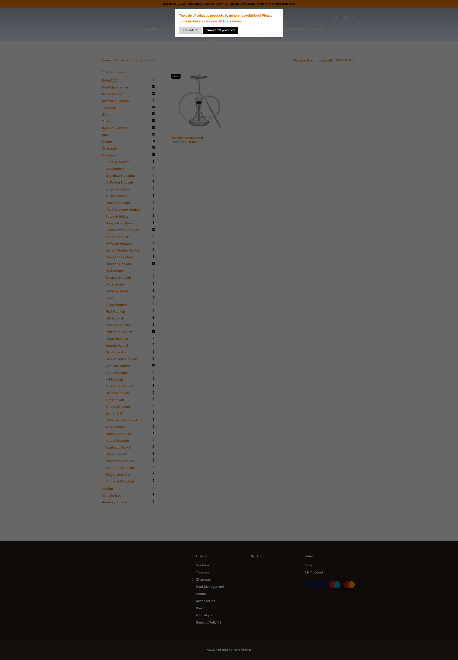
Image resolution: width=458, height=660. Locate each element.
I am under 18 (190, 30)
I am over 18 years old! (220, 30)
